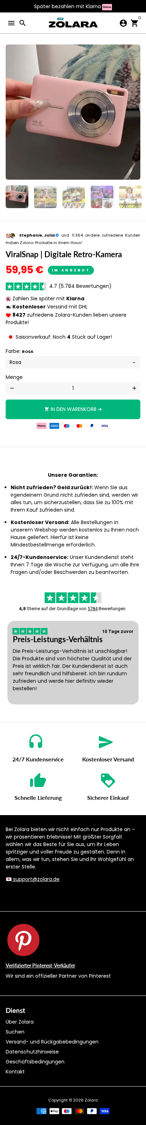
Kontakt (15, 1071)
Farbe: (19, 351)
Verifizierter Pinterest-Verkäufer (40, 965)
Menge (14, 377)
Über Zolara (20, 1021)
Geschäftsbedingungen (35, 1061)
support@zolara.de (36, 879)
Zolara (91, 1100)
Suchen (15, 1031)
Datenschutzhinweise (32, 1051)
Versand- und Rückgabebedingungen (52, 1041)
